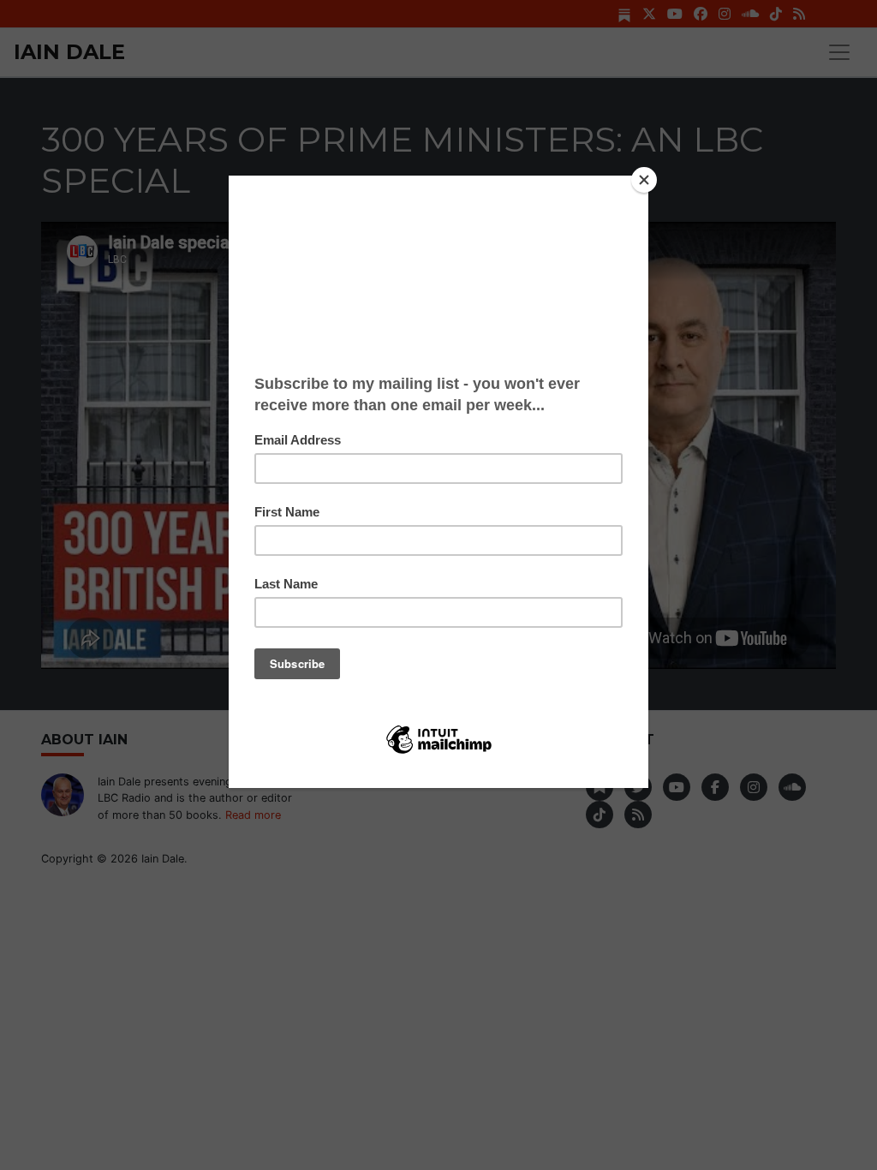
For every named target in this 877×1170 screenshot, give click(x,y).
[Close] (644, 180)
